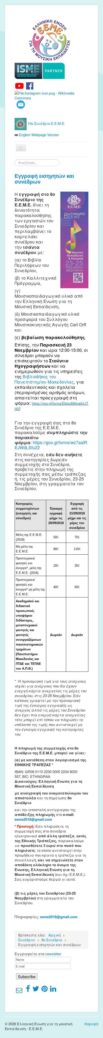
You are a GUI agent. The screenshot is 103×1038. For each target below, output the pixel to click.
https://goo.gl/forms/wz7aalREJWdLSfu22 (51, 444)
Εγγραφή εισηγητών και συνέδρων (44, 179)
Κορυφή (91, 1023)
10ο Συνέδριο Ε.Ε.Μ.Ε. (46, 123)
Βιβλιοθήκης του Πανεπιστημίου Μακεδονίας (44, 379)
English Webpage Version (38, 134)
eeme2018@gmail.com (33, 819)
